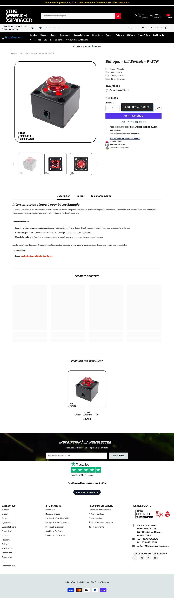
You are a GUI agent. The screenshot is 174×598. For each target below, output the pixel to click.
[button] (13, 164)
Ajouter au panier (138, 107)
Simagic (120, 69)
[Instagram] (141, 557)
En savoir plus (115, 2)
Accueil (14, 53)
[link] (158, 108)
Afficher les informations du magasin (125, 138)
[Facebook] (134, 557)
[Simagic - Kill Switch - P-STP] (87, 389)
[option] (87, 2)
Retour (80, 196)
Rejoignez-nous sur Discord (138, 28)
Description (63, 196)
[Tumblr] (148, 557)
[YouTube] (155, 557)
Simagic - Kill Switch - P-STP (87, 415)
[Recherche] (81, 16)
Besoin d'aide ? (156, 28)
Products (24, 53)
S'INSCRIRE (118, 455)
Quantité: (109, 103)
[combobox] (78, 16)
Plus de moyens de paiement (133, 122)
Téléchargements (101, 196)
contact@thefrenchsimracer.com (46, 28)
